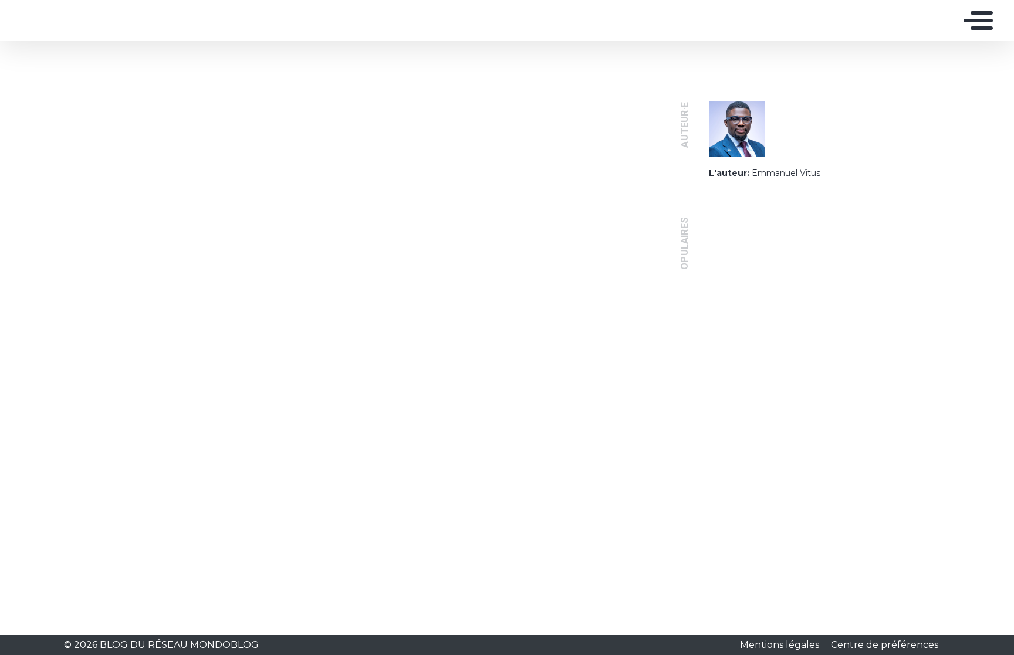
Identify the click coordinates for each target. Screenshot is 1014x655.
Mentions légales (781, 644)
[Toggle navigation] (975, 20)
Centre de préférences (884, 644)
